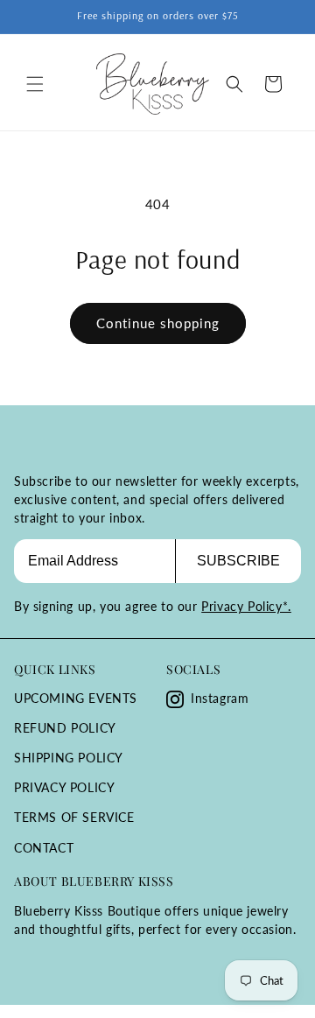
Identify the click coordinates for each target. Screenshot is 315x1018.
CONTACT (44, 847)
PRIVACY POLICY (64, 787)
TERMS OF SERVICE (74, 817)
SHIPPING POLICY (68, 757)
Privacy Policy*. (246, 606)
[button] (35, 84)
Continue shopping (158, 323)
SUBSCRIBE (238, 560)
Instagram (219, 698)
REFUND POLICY (65, 727)
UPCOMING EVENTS (75, 698)
